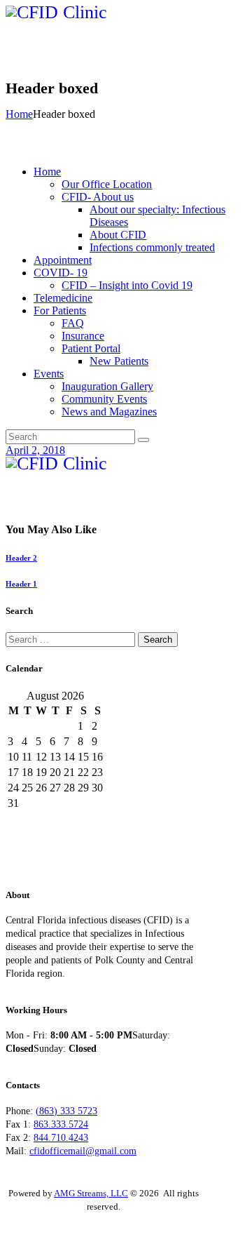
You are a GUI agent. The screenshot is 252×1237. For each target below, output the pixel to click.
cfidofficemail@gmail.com (82, 1151)
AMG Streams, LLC (91, 1193)
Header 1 (21, 584)
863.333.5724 (61, 1124)
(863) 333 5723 (66, 1111)
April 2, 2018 (35, 450)
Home (19, 114)
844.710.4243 (61, 1137)
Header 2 (21, 558)
